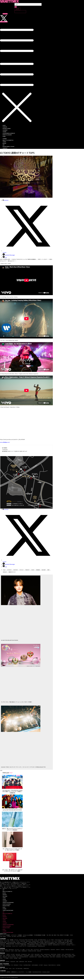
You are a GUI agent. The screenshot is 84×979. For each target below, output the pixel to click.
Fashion (4, 894)
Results (17, 9)
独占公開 (43, 569)
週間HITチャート (12, 572)
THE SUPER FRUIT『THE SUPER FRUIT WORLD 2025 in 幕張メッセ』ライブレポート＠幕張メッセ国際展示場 (12, 792)
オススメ (21, 569)
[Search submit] (16, 6)
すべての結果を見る (20, 11)
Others (4, 908)
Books (4, 893)
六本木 (32, 569)
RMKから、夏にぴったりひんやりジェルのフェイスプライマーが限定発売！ (12, 829)
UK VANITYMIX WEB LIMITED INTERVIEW (9, 640)
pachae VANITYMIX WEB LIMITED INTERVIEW (12, 810)
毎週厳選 (38, 569)
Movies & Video (6, 905)
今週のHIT (27, 569)
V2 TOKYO (9, 569)
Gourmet (5, 900)
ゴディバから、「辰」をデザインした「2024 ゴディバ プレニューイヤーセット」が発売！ (12, 870)
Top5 (4, 569)
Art (3, 889)
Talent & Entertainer (8, 910)
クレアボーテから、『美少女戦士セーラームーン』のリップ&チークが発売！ (16, 702)
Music (4, 907)
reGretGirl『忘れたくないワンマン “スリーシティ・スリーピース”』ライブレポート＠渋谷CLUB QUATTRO (23, 767)
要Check (5, 572)
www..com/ (5, 442)
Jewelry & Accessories (8, 902)
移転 (48, 569)
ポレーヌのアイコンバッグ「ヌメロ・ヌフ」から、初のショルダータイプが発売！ (12, 849)
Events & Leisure (7, 904)
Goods (4, 899)
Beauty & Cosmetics (7, 891)
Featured (5, 896)
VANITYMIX (16, 569)
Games (4, 897)
